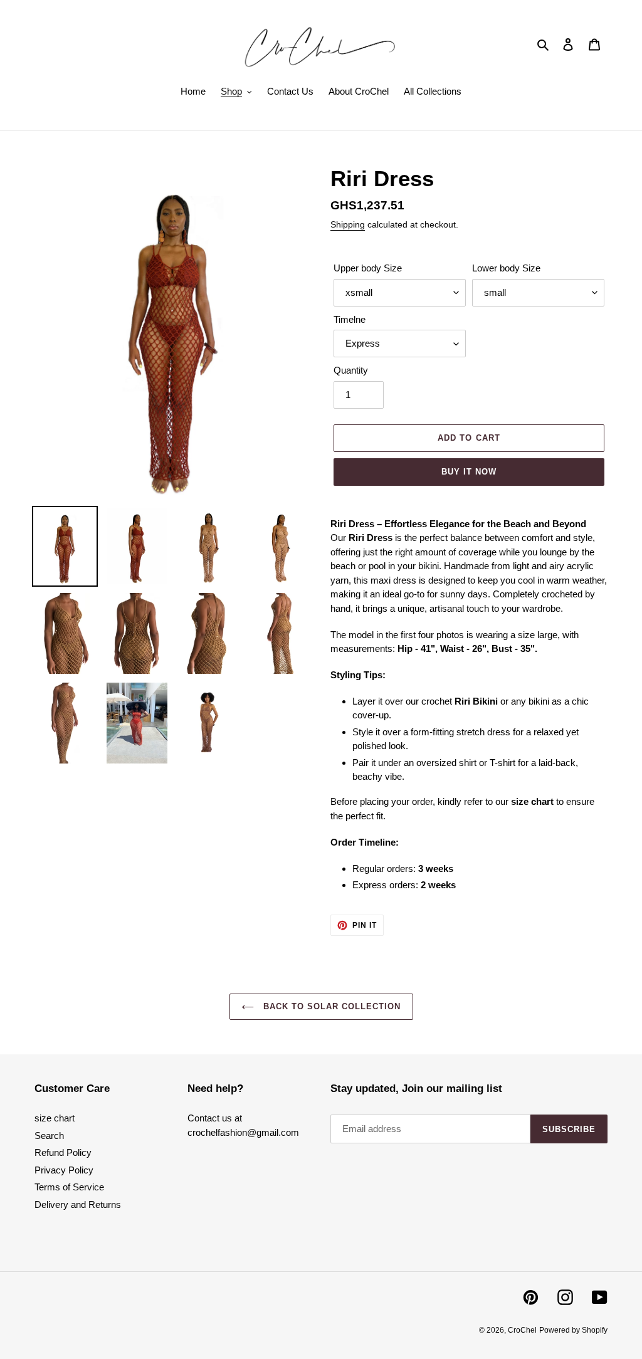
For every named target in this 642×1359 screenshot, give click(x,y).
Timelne (350, 319)
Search (49, 1135)
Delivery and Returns (77, 1204)
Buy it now (469, 471)
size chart (54, 1118)
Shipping (347, 224)
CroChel (522, 1330)
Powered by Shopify (573, 1330)
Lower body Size (506, 268)
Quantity (351, 370)
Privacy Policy (63, 1170)
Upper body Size (368, 268)
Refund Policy (63, 1152)
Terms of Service (69, 1187)
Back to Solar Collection (330, 1006)
